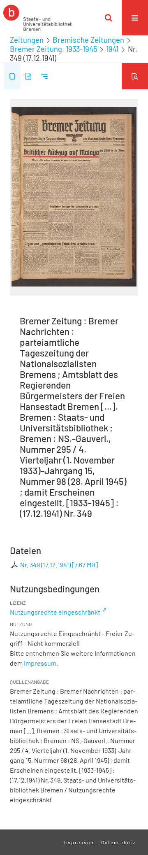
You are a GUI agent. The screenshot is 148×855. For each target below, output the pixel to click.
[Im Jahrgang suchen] (135, 76)
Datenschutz (118, 842)
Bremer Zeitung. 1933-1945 (53, 49)
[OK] (108, 17)
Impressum (40, 663)
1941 (112, 49)
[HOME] (37, 17)
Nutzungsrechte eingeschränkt (55, 612)
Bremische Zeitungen (88, 39)
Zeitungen (27, 39)
